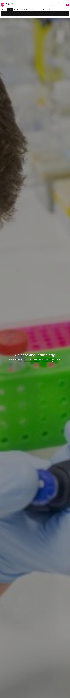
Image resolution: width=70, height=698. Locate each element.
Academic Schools (11, 16)
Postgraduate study (13, 13)
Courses (55, 7)
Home (3, 16)
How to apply (58, 13)
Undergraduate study (5, 13)
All (51, 7)
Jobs (68, 2)
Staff (64, 2)
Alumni (44, 9)
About (50, 9)
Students (59, 2)
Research (60, 7)
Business (38, 9)
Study (10, 9)
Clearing (3, 9)
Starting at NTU (27, 13)
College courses (33, 13)
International (24, 9)
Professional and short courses (41, 13)
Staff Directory (66, 7)
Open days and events (20, 13)
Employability (65, 12)
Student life (16, 9)
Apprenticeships (51, 12)
